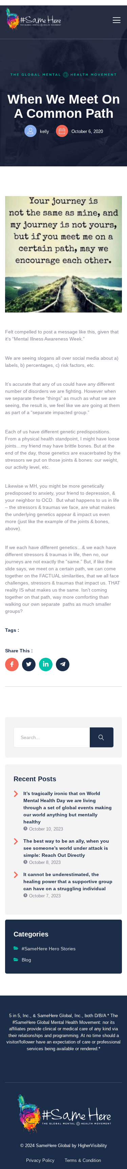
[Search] (101, 737)
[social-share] (12, 664)
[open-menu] (115, 19)
